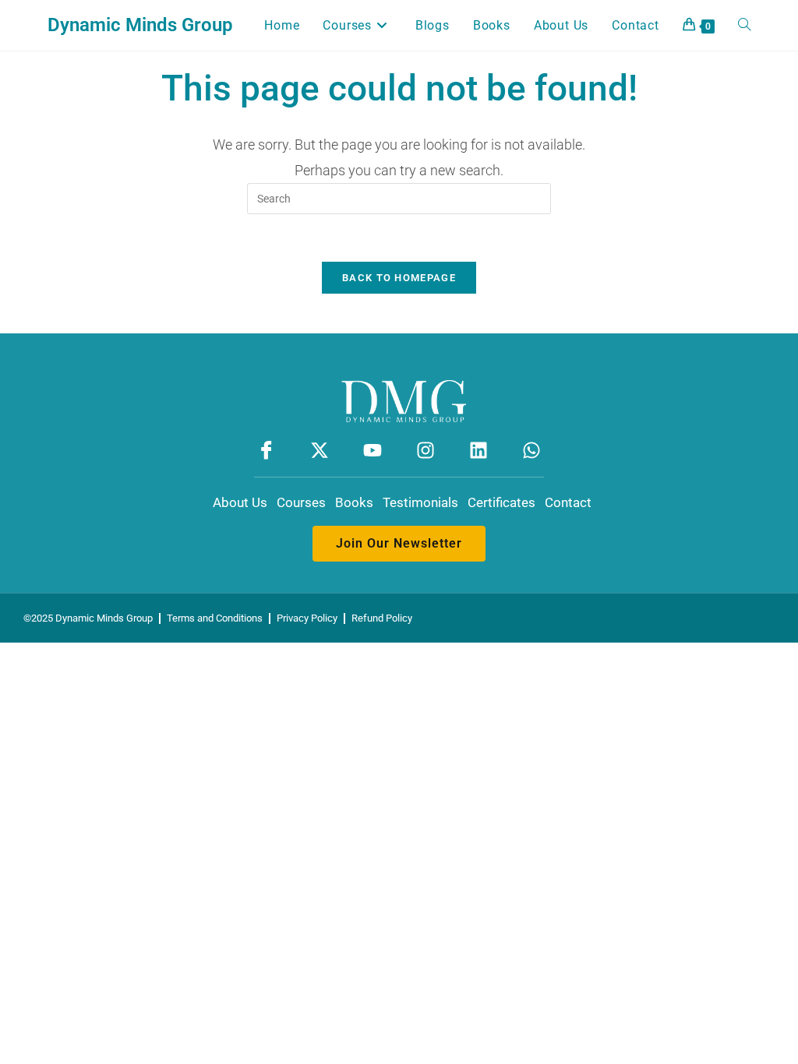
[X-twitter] (319, 450)
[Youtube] (372, 450)
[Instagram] (426, 450)
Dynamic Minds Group (140, 25)
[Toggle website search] (744, 25)
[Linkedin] (479, 450)
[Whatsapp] (532, 450)
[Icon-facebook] (266, 450)
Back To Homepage (399, 278)
